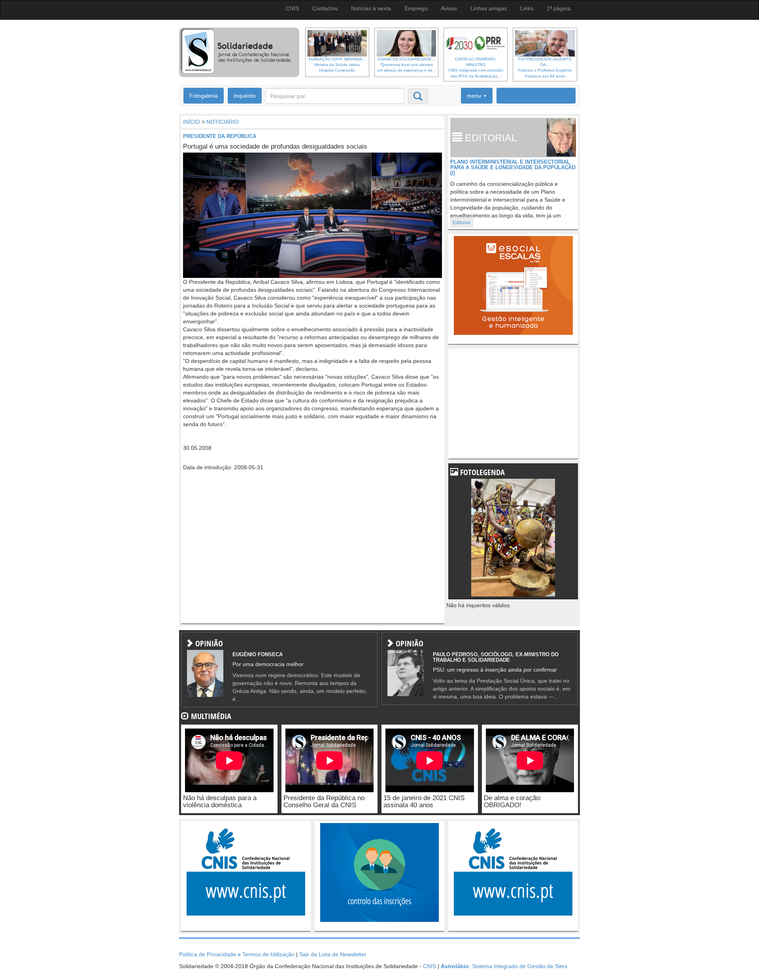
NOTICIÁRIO (222, 122)
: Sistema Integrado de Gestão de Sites (504, 966)
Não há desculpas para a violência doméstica (220, 801)
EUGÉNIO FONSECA (257, 654)
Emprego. (416, 8)
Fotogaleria (203, 96)
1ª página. (559, 8)
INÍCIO (191, 122)
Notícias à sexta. (372, 8)
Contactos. (325, 8)
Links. (527, 8)
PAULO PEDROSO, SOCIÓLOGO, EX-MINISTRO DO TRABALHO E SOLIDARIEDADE (496, 657)
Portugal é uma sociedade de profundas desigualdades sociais (275, 146)
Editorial (461, 222)
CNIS (429, 966)
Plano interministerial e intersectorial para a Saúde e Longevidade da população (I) (513, 167)
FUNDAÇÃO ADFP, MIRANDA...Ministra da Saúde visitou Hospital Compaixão (337, 65)
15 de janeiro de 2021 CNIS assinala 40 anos (423, 801)
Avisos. (450, 8)
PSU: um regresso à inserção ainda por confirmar (495, 669)
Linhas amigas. (489, 8)
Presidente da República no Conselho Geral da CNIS (323, 801)
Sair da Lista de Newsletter (332, 954)
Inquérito (245, 96)
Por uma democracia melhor (268, 664)
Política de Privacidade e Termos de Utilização (237, 954)
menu (475, 96)
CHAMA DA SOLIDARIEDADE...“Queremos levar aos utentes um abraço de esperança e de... (406, 65)
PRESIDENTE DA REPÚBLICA (219, 136)
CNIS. (293, 8)
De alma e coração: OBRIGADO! (513, 801)
